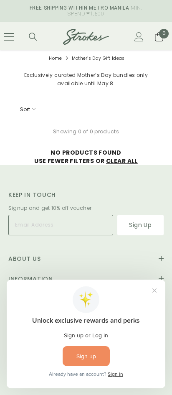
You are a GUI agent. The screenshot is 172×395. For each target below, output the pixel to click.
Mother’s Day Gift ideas (98, 58)
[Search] (33, 37)
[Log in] (139, 36)
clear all (122, 161)
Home (55, 58)
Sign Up (140, 225)
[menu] (9, 37)
